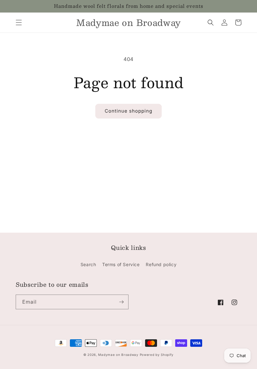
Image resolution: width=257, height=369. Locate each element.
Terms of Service (121, 264)
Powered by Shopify (157, 354)
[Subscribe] (121, 302)
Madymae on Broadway (118, 354)
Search (88, 264)
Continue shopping (128, 111)
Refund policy (161, 264)
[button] (19, 22)
